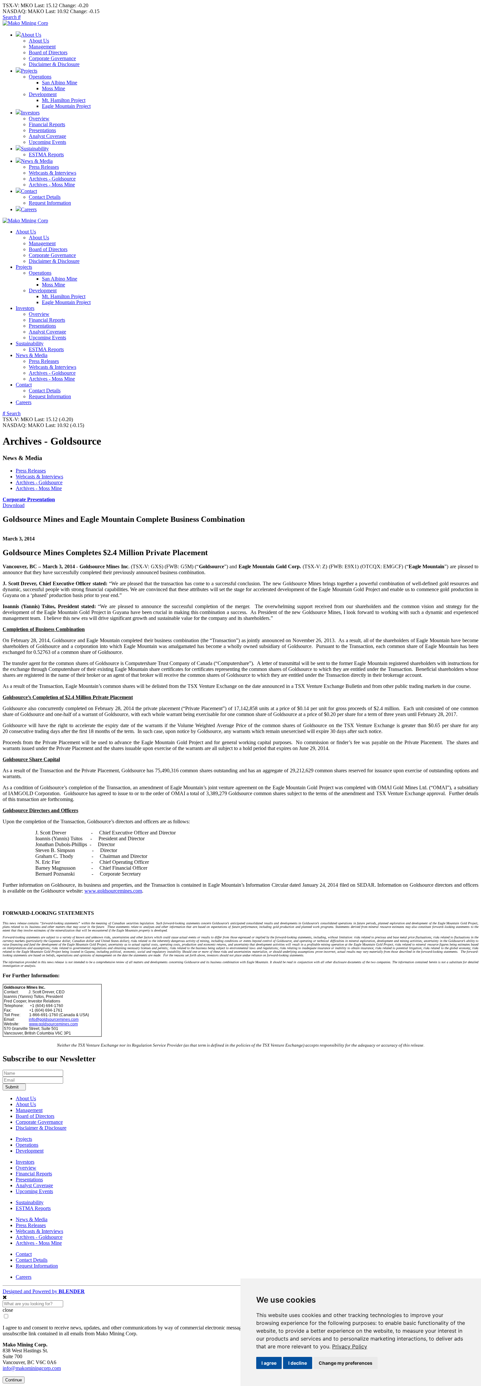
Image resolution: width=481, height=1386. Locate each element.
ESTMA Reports (46, 154)
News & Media (31, 355)
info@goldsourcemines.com (54, 1019)
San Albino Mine (59, 82)
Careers (23, 402)
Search (10, 17)
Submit (12, 1087)
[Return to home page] (25, 23)
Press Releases (44, 167)
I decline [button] (297, 1363)
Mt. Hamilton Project (63, 100)
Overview (39, 118)
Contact (24, 384)
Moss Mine (53, 88)
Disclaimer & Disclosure (54, 64)
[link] (349, 1346)
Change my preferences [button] (345, 1363)
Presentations (42, 130)
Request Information (50, 203)
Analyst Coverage (47, 136)
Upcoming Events (47, 142)
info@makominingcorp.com (32, 1368)
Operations (40, 76)
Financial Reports (47, 124)
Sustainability (30, 343)
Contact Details (45, 197)
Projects (24, 267)
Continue (13, 1379)
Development (43, 94)
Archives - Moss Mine (52, 184)
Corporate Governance (52, 58)
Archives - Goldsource (52, 178)
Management (42, 46)
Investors (25, 308)
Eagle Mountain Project (66, 106)
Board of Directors (48, 52)
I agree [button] (268, 1363)
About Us (39, 40)
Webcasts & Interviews (52, 173)
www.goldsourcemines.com (113, 891)
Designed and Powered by (44, 1291)
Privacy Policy (349, 1346)
